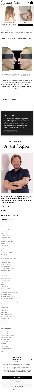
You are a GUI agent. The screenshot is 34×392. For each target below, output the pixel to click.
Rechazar (17, 381)
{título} (14, 389)
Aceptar (17, 377)
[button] (31, 359)
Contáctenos (10, 131)
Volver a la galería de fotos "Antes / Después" (15, 100)
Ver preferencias (17, 386)
